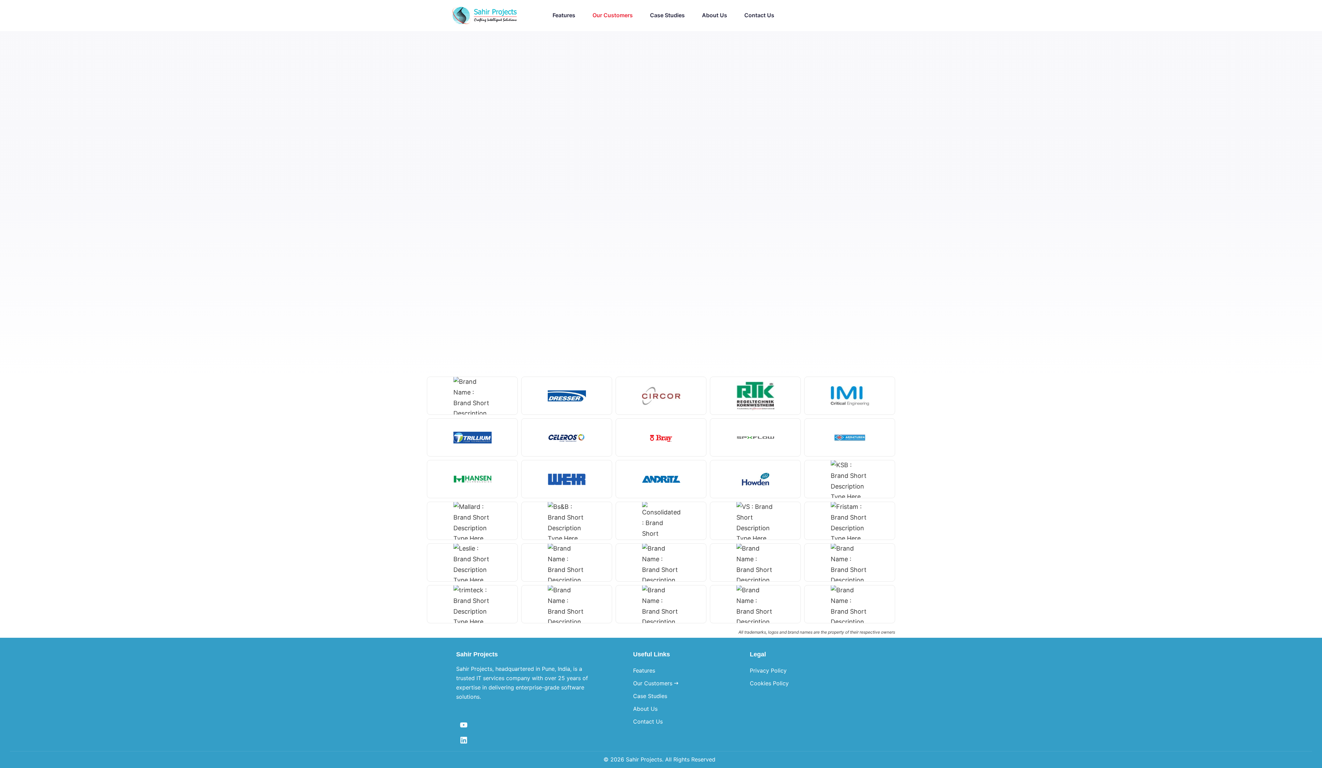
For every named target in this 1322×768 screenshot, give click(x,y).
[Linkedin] (463, 740)
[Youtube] (463, 725)
